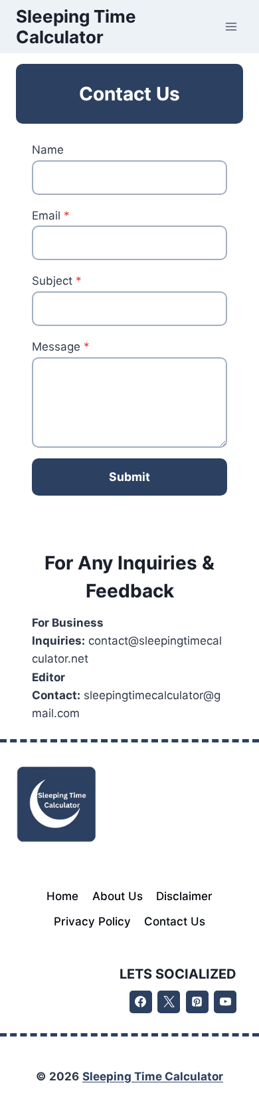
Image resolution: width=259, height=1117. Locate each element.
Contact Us (174, 921)
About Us (117, 896)
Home (62, 896)
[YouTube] (225, 1002)
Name (48, 149)
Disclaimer (184, 896)
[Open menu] (230, 26)
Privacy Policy (92, 921)
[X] (168, 1002)
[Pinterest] (197, 1002)
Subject (57, 280)
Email (51, 215)
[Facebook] (141, 1002)
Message (61, 346)
